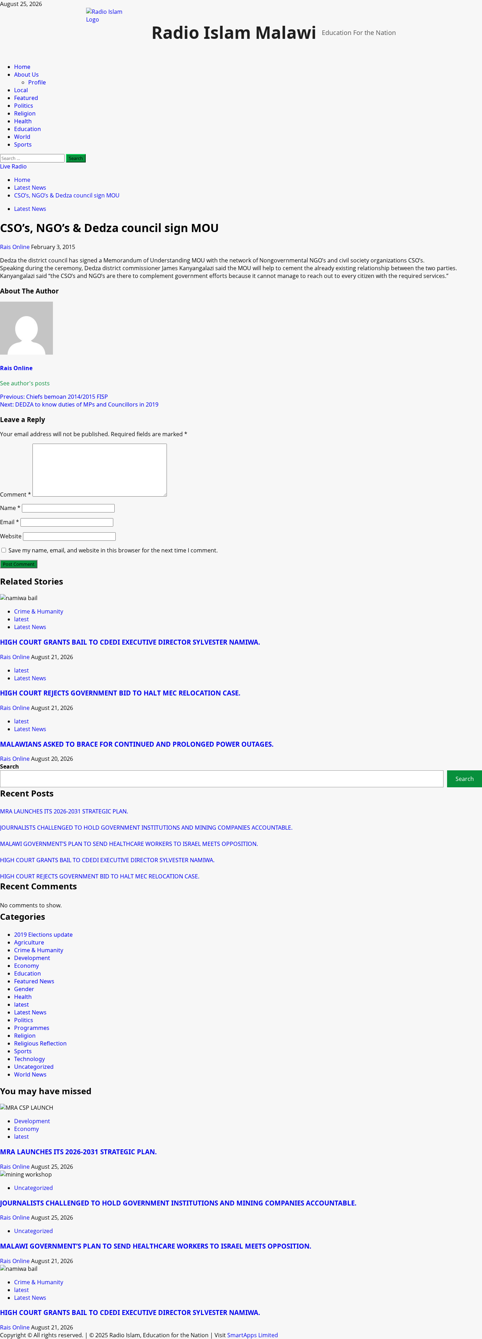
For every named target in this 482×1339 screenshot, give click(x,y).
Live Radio (13, 166)
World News (30, 1074)
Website (11, 536)
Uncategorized (34, 1067)
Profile (37, 82)
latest (21, 619)
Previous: (54, 397)
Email (9, 522)
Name (10, 508)
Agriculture (29, 942)
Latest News (30, 209)
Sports (23, 144)
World (22, 137)
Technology (29, 1059)
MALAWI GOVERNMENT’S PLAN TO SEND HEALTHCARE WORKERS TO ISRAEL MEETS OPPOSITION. (129, 844)
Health (23, 121)
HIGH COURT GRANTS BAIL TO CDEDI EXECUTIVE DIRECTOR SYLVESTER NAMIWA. (130, 642)
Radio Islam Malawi (234, 32)
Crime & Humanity (38, 611)
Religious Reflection (40, 1043)
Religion (25, 113)
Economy (26, 966)
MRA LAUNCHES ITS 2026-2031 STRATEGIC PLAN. (64, 811)
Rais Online (15, 247)
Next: (79, 404)
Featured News (34, 981)
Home (22, 67)
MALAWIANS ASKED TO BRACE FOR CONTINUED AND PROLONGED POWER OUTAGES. (136, 744)
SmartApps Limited (252, 1335)
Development (32, 958)
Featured (26, 98)
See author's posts (25, 383)
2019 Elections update (43, 934)
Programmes (31, 1028)
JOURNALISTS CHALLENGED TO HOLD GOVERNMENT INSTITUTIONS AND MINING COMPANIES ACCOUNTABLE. (146, 827)
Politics (23, 105)
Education (27, 129)
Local (21, 90)
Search (9, 766)
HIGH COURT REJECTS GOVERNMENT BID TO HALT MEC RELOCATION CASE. (120, 692)
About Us (26, 74)
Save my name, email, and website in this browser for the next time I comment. (113, 550)
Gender (24, 989)
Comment (15, 494)
